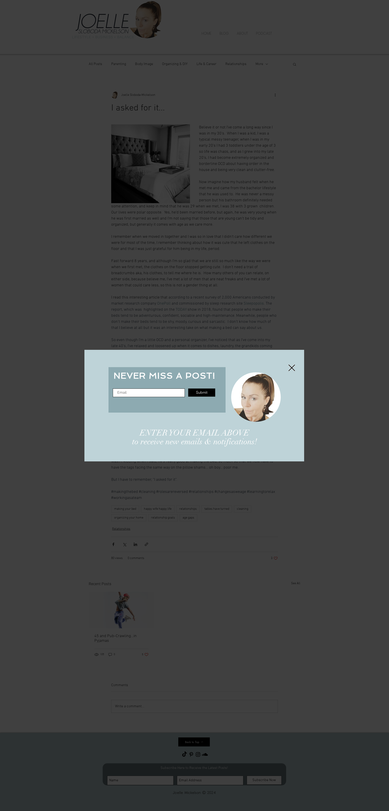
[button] (291, 367)
